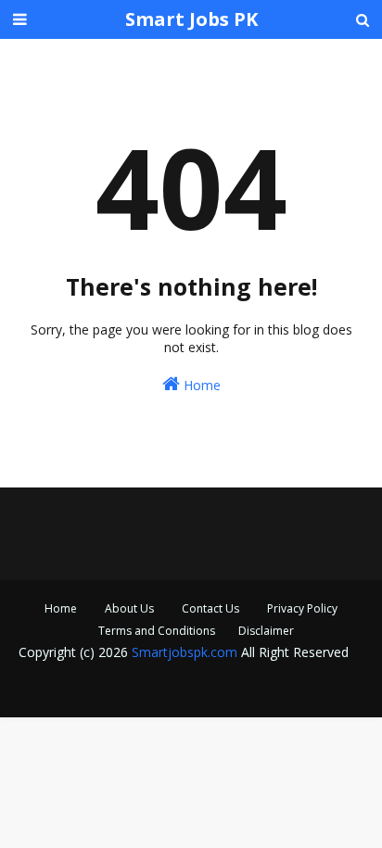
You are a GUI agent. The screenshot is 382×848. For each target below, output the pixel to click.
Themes (310, 691)
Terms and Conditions (156, 631)
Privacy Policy (302, 608)
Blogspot (175, 691)
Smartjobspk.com (184, 652)
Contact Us (210, 608)
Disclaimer (266, 631)
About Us (129, 608)
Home (200, 385)
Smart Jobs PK (191, 19)
